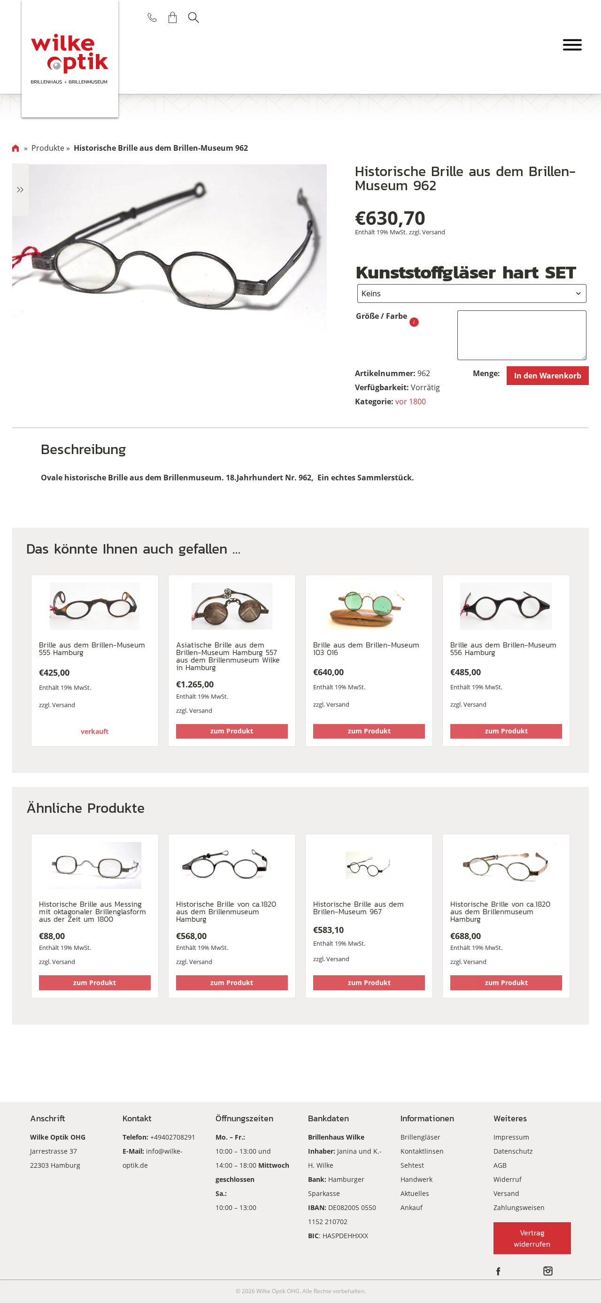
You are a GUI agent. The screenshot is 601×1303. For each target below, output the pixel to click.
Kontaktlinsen (422, 1151)
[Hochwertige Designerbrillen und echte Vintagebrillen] (70, 58)
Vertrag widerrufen (532, 1238)
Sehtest (412, 1165)
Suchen (193, 17)
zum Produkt (231, 730)
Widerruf (507, 1179)
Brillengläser (420, 1137)
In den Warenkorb (547, 375)
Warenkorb (172, 17)
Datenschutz (513, 1151)
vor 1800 (410, 401)
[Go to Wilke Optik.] (15, 148)
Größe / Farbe (381, 316)
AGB (500, 1165)
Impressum (511, 1137)
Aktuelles (415, 1193)
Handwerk (416, 1179)
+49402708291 (172, 1137)
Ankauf (412, 1207)
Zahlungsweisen (519, 1207)
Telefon (152, 17)
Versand (433, 232)
